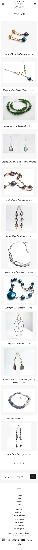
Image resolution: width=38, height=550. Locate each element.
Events (19, 504)
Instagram (20, 528)
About (19, 498)
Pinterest (20, 525)
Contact (19, 509)
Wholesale (19, 512)
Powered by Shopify (19, 535)
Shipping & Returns (19, 515)
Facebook (20, 519)
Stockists (19, 501)
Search (19, 495)
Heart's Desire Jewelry (19, 4)
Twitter (20, 522)
